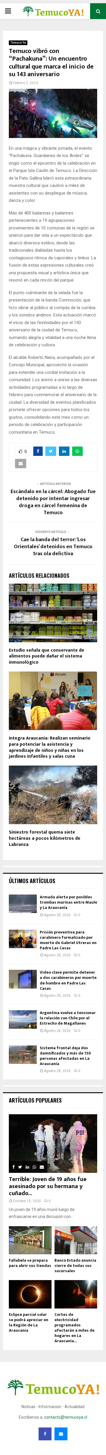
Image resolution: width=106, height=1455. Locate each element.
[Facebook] (45, 1433)
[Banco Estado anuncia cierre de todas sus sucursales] (75, 1240)
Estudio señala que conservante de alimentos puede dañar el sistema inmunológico (46, 656)
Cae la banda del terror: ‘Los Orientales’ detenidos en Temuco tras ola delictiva (53, 546)
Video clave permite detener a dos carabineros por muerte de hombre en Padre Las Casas (68, 980)
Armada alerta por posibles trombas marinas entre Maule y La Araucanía (68, 902)
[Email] (60, 1433)
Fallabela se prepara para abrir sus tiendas (30, 1263)
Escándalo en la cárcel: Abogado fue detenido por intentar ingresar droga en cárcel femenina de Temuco (53, 502)
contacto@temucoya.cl (65, 1417)
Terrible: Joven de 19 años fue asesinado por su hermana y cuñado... (48, 1186)
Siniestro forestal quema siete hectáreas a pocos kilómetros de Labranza (44, 838)
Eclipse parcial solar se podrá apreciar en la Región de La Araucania (28, 1322)
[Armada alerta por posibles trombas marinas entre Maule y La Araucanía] (23, 904)
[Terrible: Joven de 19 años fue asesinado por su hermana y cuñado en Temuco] (53, 1143)
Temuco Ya (18, 42)
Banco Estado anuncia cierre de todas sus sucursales (75, 1265)
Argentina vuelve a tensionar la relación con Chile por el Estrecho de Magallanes (68, 1018)
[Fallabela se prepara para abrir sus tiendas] (30, 1240)
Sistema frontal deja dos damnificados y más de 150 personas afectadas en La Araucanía (65, 1056)
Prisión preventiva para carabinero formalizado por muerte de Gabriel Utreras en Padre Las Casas (68, 940)
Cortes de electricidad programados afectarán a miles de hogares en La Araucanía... (74, 1327)
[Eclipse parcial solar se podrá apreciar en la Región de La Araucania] (30, 1294)
